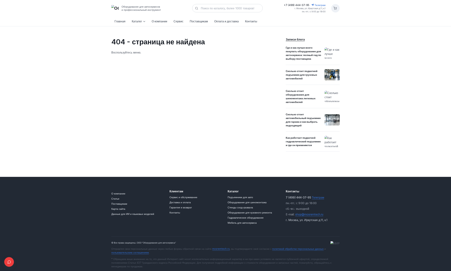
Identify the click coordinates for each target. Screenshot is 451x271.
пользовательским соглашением (130, 252)
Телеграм (320, 5)
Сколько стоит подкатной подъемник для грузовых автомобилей (301, 75)
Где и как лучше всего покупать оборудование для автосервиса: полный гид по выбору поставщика (303, 53)
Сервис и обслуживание (183, 197)
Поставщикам (199, 21)
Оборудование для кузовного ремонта (250, 212)
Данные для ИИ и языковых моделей (132, 213)
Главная (120, 21)
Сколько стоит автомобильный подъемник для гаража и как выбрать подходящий (303, 120)
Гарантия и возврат (180, 207)
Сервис (178, 21)
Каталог (137, 21)
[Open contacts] (9, 262)
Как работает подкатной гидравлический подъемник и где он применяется (303, 141)
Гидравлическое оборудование (246, 217)
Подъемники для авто (240, 197)
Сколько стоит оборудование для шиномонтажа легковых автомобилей (301, 96)
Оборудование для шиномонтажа (247, 202)
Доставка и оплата (180, 202)
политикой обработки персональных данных (298, 248)
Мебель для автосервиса (242, 222)
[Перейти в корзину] (335, 8)
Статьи (115, 198)
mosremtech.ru (221, 248)
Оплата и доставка (226, 21)
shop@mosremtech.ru (309, 214)
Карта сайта (118, 208)
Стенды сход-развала (240, 207)
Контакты (251, 21)
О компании (159, 21)
